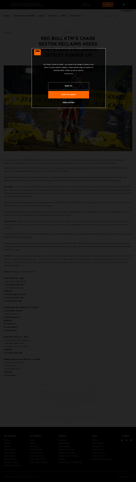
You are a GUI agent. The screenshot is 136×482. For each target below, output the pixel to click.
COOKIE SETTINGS (69, 102)
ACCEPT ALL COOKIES (69, 94)
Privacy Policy (67, 73)
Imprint (71, 73)
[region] (69, 78)
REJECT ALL (68, 86)
